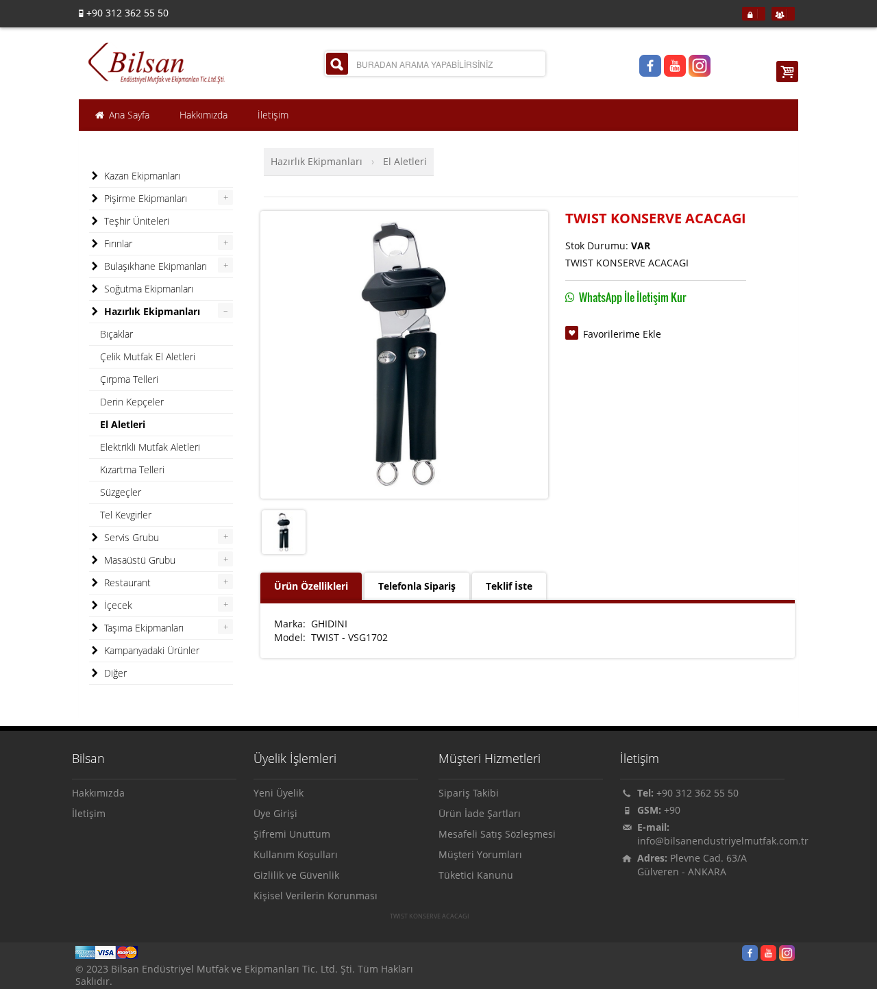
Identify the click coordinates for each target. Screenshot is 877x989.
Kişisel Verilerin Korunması (316, 895)
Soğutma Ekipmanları (147, 288)
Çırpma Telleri (129, 379)
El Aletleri (405, 161)
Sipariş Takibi (468, 792)
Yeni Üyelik (279, 792)
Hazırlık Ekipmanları (316, 161)
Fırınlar (116, 243)
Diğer (114, 672)
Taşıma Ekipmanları (142, 627)
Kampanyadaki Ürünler (150, 650)
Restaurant (126, 582)
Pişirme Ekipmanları (144, 198)
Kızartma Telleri (132, 469)
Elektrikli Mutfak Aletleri (150, 446)
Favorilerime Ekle (622, 333)
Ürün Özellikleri (311, 585)
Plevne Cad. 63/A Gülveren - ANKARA (692, 864)
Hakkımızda (98, 792)
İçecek (116, 605)
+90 (672, 809)
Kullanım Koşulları (296, 854)
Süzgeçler (120, 492)
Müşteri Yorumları (480, 854)
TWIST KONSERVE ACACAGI (429, 916)
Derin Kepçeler (132, 401)
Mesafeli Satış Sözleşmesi (497, 833)
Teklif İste (509, 585)
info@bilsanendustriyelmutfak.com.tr (722, 840)
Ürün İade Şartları (479, 813)
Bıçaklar (116, 333)
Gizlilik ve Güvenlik (296, 874)
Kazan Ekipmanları (140, 175)
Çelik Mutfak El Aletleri (147, 356)
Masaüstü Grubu (138, 559)
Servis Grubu (130, 537)
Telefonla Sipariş (417, 585)
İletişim (89, 813)
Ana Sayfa (127, 114)
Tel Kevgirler (125, 514)
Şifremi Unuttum (292, 833)
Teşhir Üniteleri (135, 220)
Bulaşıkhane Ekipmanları (154, 266)
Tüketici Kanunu (475, 874)
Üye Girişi (275, 813)
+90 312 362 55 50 (697, 792)
